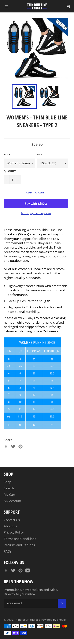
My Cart (9, 494)
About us (10, 526)
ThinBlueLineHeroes (27, 619)
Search (9, 488)
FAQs (8, 551)
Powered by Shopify (53, 619)
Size (39, 154)
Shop (7, 482)
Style (7, 154)
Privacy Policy (14, 532)
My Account (12, 501)
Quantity (10, 171)
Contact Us (12, 520)
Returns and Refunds (19, 545)
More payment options (36, 213)
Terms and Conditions (20, 539)
